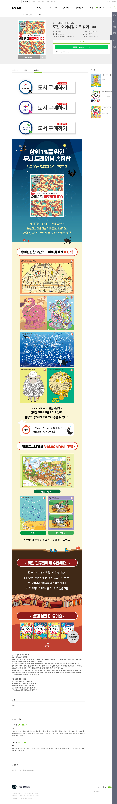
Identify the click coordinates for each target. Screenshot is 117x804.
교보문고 (64, 51)
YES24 (57, 51)
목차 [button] (25, 70)
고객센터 (91, 8)
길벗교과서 (41, 1)
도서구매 (81, 42)
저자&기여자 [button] (38, 70)
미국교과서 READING (102, 8)
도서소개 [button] (15, 70)
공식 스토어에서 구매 (81, 47)
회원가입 (114, 1)
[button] (43, 57)
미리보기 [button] (29, 57)
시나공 (33, 1)
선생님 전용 (79, 8)
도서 (30, 8)
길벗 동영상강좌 (51, 1)
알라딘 (70, 51)
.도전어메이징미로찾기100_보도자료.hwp (23, 770)
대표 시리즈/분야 (52, 8)
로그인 (108, 1)
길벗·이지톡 (17, 1)
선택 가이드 (66, 8)
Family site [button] (97, 791)
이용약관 (104, 787)
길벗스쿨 (25, 1)
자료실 (39, 8)
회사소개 (98, 787)
